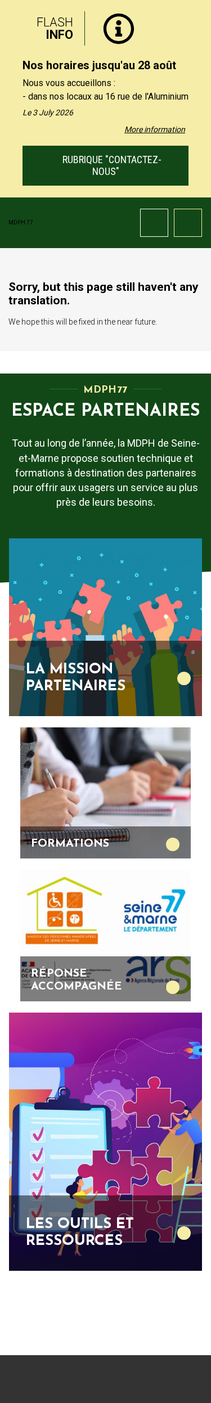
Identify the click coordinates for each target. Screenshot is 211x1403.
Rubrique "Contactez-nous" (110, 165)
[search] (154, 223)
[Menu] (188, 223)
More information (154, 129)
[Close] (194, 24)
